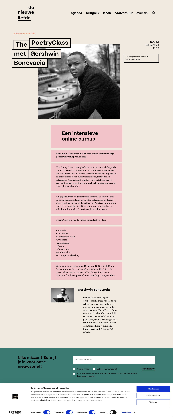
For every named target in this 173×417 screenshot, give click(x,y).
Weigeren (153, 402)
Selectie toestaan (153, 396)
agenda (76, 13)
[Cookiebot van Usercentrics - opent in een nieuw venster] (15, 412)
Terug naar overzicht (25, 33)
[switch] (69, 412)
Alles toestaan (153, 389)
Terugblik (92, 13)
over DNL (142, 13)
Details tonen (126, 412)
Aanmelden (148, 369)
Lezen (107, 13)
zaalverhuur (124, 13)
